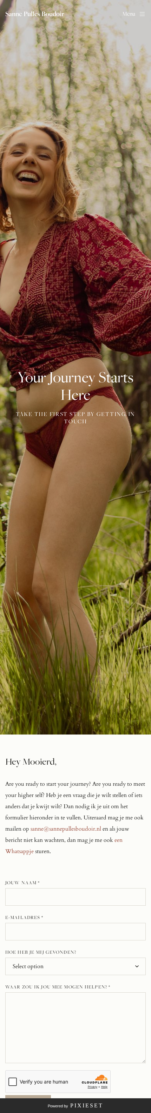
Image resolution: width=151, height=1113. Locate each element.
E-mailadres (24, 917)
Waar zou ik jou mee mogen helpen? (57, 987)
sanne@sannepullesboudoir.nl (66, 829)
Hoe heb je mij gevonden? (40, 952)
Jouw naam (22, 882)
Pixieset (86, 1105)
